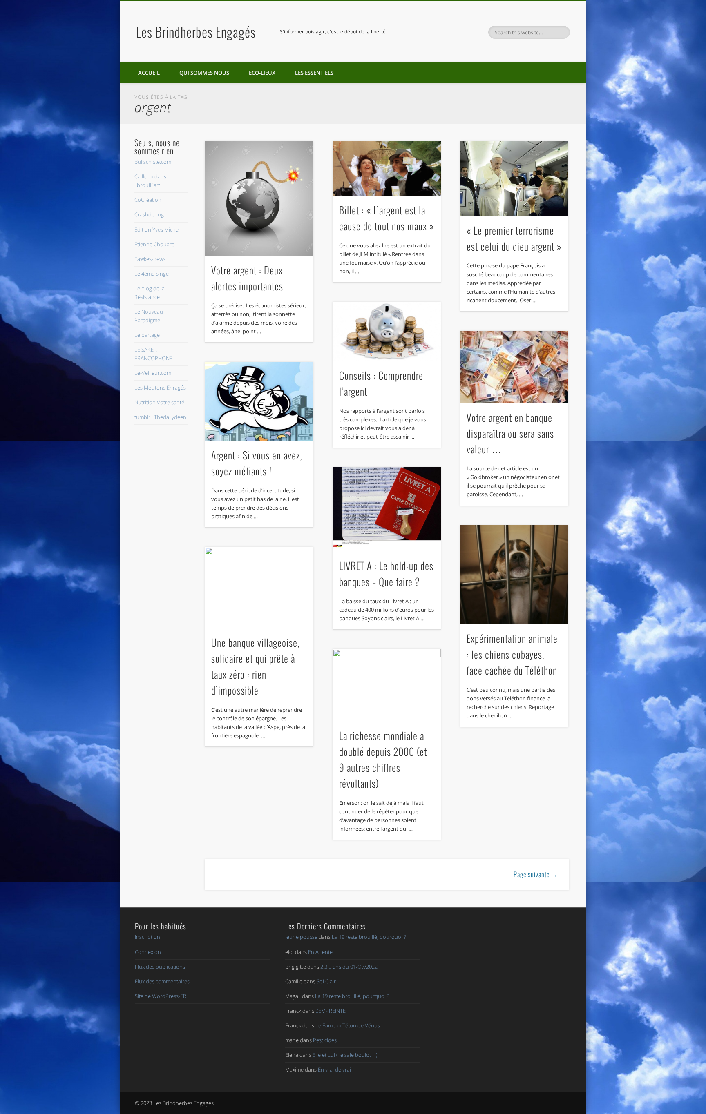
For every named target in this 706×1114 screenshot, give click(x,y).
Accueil (149, 72)
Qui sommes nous (204, 72)
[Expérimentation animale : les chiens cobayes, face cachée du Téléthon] (514, 574)
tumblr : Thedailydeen (160, 417)
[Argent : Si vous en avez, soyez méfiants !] (259, 401)
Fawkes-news (149, 259)
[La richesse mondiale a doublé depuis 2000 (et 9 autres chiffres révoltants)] (387, 685)
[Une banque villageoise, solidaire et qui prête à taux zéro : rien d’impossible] (259, 587)
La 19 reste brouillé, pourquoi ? (369, 936)
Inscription (147, 936)
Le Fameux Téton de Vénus (347, 1025)
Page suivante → (536, 874)
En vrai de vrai (334, 1069)
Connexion (148, 952)
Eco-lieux (262, 72)
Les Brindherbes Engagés (196, 31)
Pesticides (325, 1040)
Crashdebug (149, 214)
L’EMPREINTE (330, 1010)
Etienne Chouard (154, 244)
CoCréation (147, 199)
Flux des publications (160, 966)
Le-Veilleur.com (152, 373)
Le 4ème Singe (151, 273)
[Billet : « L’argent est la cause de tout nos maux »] (387, 168)
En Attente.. (321, 952)
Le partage (147, 335)
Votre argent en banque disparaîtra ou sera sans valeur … (510, 433)
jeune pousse (301, 936)
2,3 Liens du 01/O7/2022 (349, 966)
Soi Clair (326, 981)
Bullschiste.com (152, 161)
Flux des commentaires (162, 981)
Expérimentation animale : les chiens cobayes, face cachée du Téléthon (512, 654)
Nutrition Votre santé (159, 402)
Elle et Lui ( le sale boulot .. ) (345, 1054)
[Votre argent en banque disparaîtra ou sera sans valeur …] (514, 367)
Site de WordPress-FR (160, 996)
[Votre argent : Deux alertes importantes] (259, 198)
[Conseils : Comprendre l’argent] (387, 331)
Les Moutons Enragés (160, 387)
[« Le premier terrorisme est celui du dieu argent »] (514, 178)
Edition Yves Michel (157, 229)
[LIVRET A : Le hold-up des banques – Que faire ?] (387, 509)
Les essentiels (314, 72)
